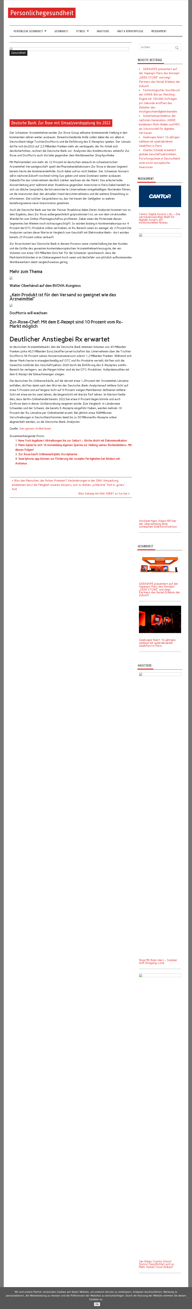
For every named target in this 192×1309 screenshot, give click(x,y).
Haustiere (103, 31)
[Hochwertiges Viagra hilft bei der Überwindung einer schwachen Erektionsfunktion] (160, 234)
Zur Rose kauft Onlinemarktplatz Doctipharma (47, 454)
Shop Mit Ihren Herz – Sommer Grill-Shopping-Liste (158, 961)
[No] (187, 1298)
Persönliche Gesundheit (28, 31)
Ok (97, 1304)
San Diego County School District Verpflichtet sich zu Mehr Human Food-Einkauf (156, 1264)
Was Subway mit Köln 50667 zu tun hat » (104, 493)
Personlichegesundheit (42, 13)
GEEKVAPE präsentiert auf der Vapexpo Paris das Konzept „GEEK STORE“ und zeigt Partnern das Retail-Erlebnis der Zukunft (159, 77)
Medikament (158, 31)
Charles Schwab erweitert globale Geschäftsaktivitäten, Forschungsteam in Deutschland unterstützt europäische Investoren (159, 158)
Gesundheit (61, 31)
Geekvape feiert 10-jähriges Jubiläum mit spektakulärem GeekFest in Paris (159, 142)
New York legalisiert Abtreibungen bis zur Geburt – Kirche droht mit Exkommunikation (72, 440)
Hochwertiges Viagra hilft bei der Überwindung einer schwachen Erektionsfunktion (158, 523)
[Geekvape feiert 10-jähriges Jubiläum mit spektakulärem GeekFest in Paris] (160, 607)
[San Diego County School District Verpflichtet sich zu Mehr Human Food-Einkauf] (160, 974)
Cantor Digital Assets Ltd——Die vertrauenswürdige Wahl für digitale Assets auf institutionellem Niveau (159, 219)
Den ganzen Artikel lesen (35, 428)
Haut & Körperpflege (130, 31)
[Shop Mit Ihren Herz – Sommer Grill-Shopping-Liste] (160, 673)
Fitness (80, 31)
